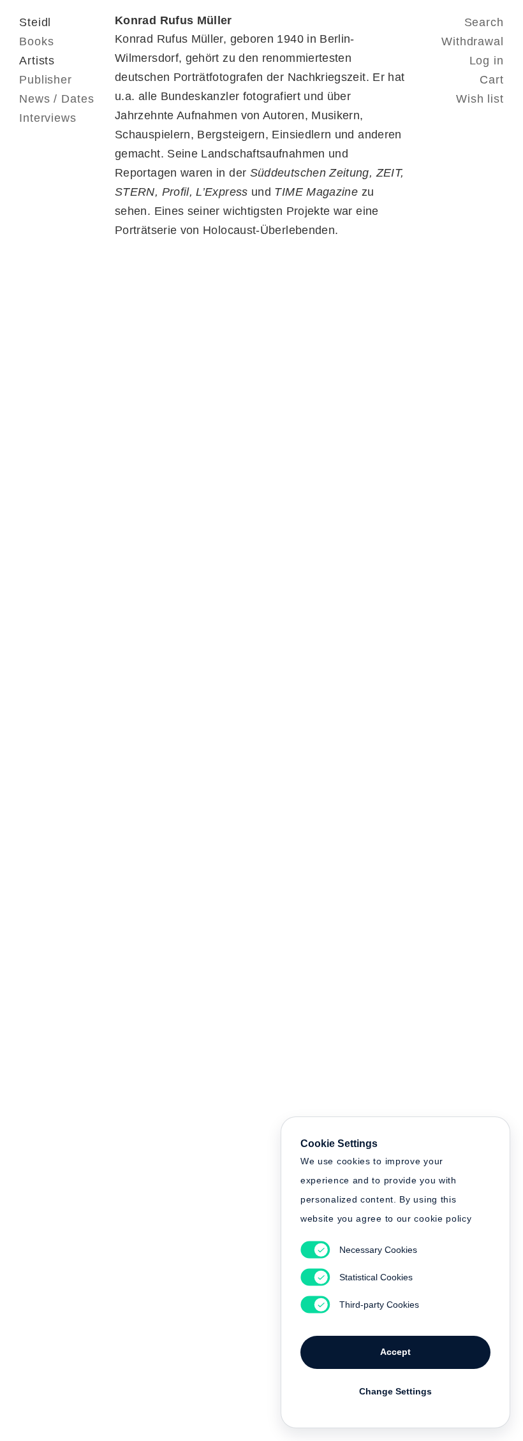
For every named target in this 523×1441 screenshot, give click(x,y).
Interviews (48, 118)
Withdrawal (472, 41)
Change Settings (395, 1391)
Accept (395, 1352)
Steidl (35, 22)
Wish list (480, 98)
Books (36, 41)
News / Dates (56, 98)
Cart (492, 79)
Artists (37, 60)
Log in (486, 60)
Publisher (45, 79)
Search (484, 22)
